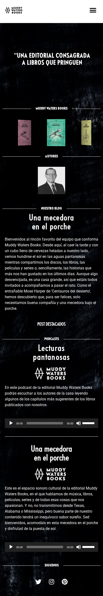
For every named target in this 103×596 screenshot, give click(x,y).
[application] (51, 423)
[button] (92, 10)
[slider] (89, 422)
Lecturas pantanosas (51, 353)
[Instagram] (51, 582)
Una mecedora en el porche (51, 454)
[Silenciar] (78, 423)
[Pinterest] (65, 582)
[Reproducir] (11, 423)
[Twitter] (38, 582)
